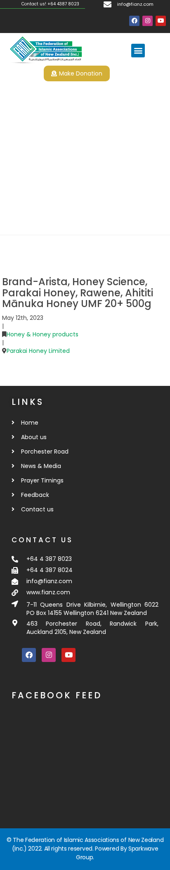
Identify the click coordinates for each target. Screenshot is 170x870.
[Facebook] (134, 21)
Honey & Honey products (42, 334)
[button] (138, 50)
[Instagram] (147, 21)
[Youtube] (161, 21)
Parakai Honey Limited (38, 351)
